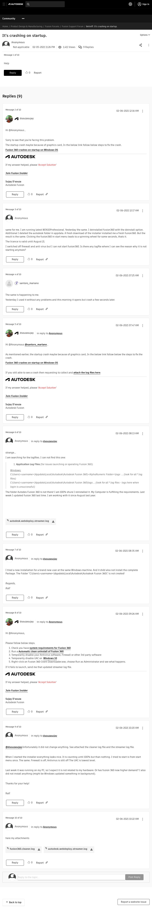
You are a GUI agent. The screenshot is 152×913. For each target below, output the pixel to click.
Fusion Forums (52, 26)
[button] (148, 45)
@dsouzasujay (13, 747)
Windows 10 (50, 658)
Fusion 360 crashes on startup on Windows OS (31, 150)
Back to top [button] (15, 902)
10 (16, 817)
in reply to (49, 333)
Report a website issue (133, 902)
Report (37, 72)
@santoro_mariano (36, 344)
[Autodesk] (16, 4)
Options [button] (144, 34)
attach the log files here (86, 372)
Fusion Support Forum (72, 26)
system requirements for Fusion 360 (50, 648)
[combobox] (45, 4)
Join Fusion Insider (16, 173)
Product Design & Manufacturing (26, 26)
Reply (13, 72)
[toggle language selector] (130, 4)
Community (8, 18)
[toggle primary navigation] (5, 4)
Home (5, 26)
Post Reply (134, 877)
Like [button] (26, 72)
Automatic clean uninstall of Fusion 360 (41, 651)
